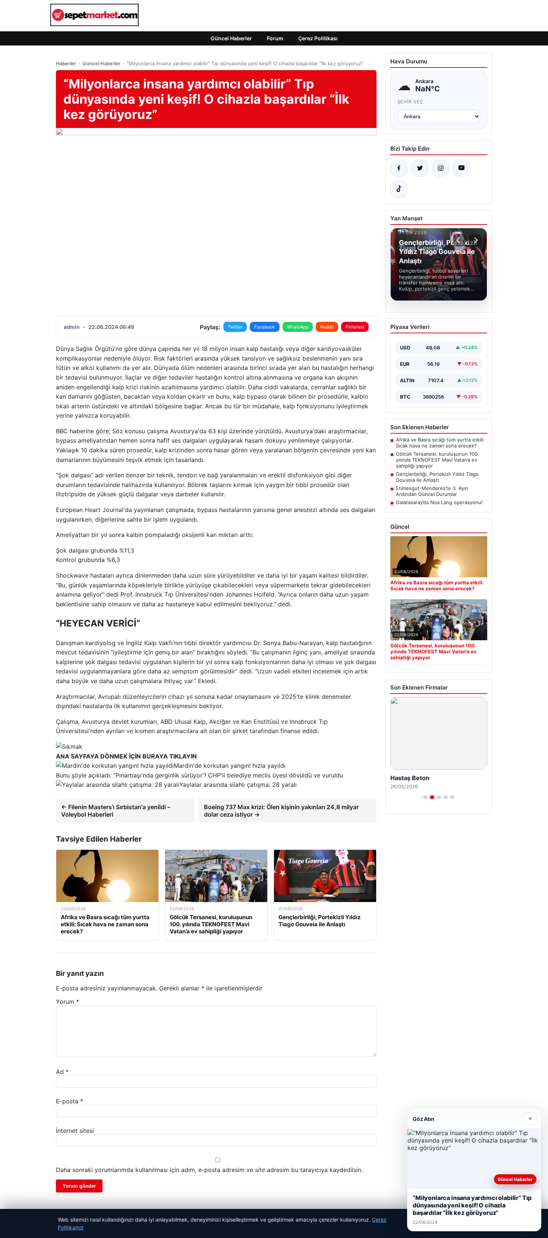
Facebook (264, 327)
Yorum (67, 1001)
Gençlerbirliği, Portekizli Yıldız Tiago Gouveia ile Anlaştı (437, 477)
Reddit (327, 327)
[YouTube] (461, 168)
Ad (62, 1071)
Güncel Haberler (231, 38)
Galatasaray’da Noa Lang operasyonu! (439, 502)
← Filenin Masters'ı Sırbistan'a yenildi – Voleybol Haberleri (115, 810)
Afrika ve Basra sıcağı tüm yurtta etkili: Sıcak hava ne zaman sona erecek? (440, 443)
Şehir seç (410, 101)
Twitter (235, 327)
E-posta (69, 1101)
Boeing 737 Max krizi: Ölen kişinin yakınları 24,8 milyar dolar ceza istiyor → (281, 810)
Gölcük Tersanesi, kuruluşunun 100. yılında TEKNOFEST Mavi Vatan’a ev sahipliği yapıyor (437, 460)
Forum (275, 38)
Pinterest (355, 327)
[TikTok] (398, 189)
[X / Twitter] (419, 168)
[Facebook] (398, 168)
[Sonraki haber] (475, 240)
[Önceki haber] (459, 240)
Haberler (66, 63)
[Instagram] (440, 168)
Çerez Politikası (318, 38)
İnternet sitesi (75, 1130)
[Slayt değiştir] (425, 797)
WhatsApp (297, 327)
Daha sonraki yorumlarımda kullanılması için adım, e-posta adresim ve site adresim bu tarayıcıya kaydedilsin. (209, 1169)
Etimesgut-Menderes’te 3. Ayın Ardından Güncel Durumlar (432, 491)
